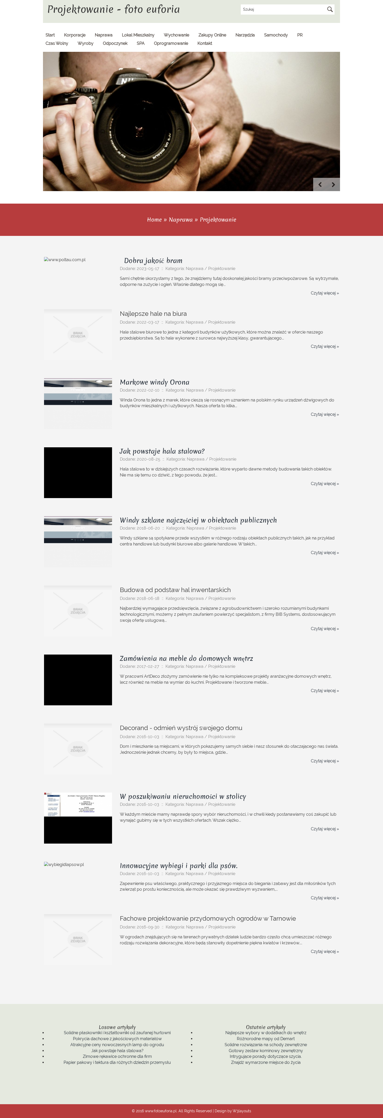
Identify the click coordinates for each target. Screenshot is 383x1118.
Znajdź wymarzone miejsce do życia (266, 1062)
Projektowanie (218, 219)
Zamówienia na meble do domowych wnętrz (186, 658)
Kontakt (204, 43)
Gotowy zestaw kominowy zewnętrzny (266, 1050)
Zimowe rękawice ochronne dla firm (117, 1056)
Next (333, 184)
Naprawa (181, 219)
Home (154, 219)
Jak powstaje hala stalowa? (162, 451)
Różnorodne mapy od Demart (266, 1038)
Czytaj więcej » (325, 293)
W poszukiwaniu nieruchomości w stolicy (183, 796)
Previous (320, 184)
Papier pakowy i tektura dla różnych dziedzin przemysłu (117, 1062)
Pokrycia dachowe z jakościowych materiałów (117, 1038)
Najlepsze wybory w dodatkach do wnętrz (265, 1032)
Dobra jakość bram (151, 260)
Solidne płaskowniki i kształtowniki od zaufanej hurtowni (117, 1032)
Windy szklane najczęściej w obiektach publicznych (198, 520)
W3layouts (242, 1111)
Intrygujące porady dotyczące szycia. (266, 1056)
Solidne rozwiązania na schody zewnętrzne (266, 1044)
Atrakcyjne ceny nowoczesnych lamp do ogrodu (117, 1044)
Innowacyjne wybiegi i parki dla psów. (178, 865)
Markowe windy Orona (154, 382)
